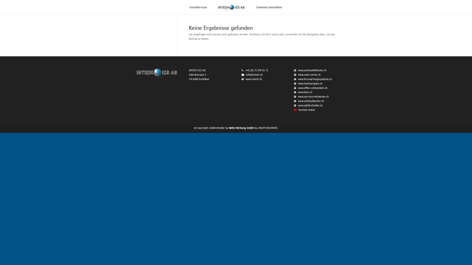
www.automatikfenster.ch (312, 70)
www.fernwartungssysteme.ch (315, 79)
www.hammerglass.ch (310, 83)
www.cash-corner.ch (309, 74)
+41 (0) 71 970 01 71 (256, 70)
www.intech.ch (254, 79)
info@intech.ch (254, 74)
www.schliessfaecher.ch (311, 101)
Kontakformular (198, 7)
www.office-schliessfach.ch (312, 87)
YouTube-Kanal (306, 109)
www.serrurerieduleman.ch (313, 96)
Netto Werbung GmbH (241, 127)
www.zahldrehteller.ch (310, 105)
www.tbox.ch (305, 92)
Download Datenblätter (269, 7)
